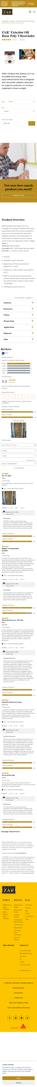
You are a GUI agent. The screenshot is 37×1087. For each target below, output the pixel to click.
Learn (27, 900)
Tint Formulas (18, 925)
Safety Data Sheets (18, 911)
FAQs (27, 919)
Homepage (5, 21)
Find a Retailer (9, 945)
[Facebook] (9, 1018)
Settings (18, 1083)
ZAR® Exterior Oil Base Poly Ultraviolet (13, 23)
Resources (18, 900)
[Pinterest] (21, 1018)
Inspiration (28, 905)
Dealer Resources (18, 988)
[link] (10, 40)
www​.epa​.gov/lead (28, 873)
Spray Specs (18, 927)
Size (3, 107)
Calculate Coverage (18, 195)
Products (12, 21)
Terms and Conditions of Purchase (18, 1008)
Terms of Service (17, 938)
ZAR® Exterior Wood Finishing (25, 21)
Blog (26, 910)
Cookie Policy (18, 998)
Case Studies (29, 916)
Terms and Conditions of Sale (18, 1003)
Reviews (22, 40)
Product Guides (16, 916)
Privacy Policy (18, 993)
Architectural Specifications (18, 921)
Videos (27, 913)
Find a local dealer (7, 119)
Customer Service (25, 970)
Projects (27, 908)
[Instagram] (15, 1018)
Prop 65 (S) (20, 853)
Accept (18, 1078)
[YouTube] (27, 1018)
